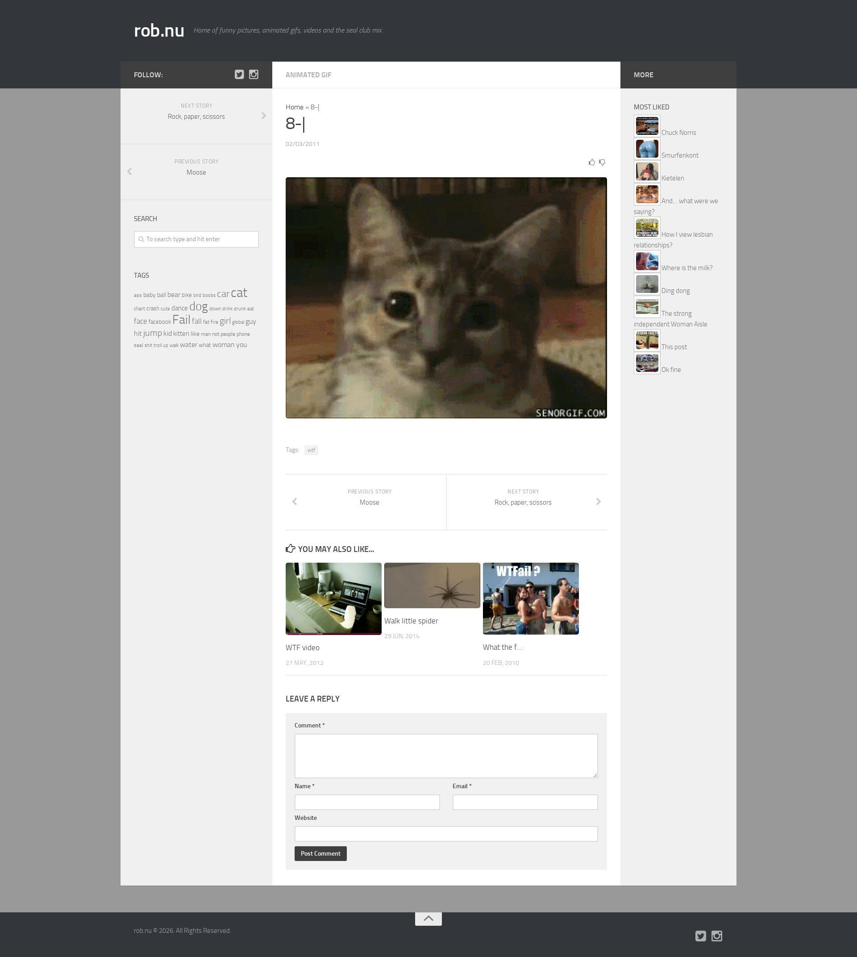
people (227, 333)
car (223, 294)
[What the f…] (531, 599)
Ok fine (671, 370)
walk (174, 345)
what (205, 345)
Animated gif (308, 75)
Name (305, 786)
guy (250, 321)
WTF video (303, 647)
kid (167, 333)
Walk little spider (411, 620)
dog (198, 306)
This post (674, 347)
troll (158, 345)
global (238, 322)
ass (138, 295)
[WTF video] (334, 599)
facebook (160, 321)
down (215, 309)
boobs (209, 295)
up (165, 345)
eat (250, 309)
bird (197, 295)
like (195, 334)
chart (139, 308)
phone (243, 334)
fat (206, 322)
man (206, 334)
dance (179, 308)
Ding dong (675, 291)
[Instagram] (253, 74)
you (241, 344)
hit (138, 333)
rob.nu (159, 30)
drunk (240, 309)
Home (295, 107)
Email (462, 786)
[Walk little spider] (432, 585)
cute (165, 309)
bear (173, 294)
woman (223, 344)
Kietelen (672, 178)
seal (138, 345)
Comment (310, 725)
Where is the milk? (687, 268)
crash (152, 308)
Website (306, 818)
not (215, 334)
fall (197, 321)
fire (214, 322)
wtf (311, 450)
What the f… (502, 647)
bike (187, 295)
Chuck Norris (678, 133)
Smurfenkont (680, 155)
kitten (181, 334)
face (140, 321)
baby (149, 295)
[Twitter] (239, 74)
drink (227, 308)
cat (239, 293)
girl (225, 321)
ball (161, 295)
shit (148, 345)
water (188, 344)
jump (152, 332)
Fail (181, 319)
